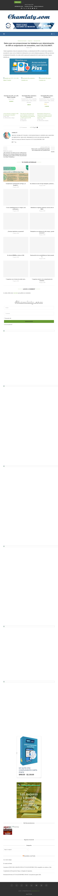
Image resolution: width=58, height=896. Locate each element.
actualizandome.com (35, 890)
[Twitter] (24, 8)
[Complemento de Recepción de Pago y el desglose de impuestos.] (15, 173)
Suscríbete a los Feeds (29, 6)
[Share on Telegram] (37, 127)
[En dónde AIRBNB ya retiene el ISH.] (15, 245)
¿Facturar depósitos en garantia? (16, 231)
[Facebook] (11, 885)
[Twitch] (36, 8)
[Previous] (22, 2)
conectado (15, 293)
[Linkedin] (30, 8)
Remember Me (8, 318)
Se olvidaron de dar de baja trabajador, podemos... (42, 183)
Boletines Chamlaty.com (38, 6)
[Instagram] (26, 8)
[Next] (23, 2)
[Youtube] (32, 8)
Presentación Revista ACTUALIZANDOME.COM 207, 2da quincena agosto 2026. (22, 874)
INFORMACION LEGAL (19, 6)
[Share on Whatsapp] (35, 127)
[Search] (54, 34)
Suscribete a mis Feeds (29, 856)
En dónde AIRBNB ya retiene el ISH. (15, 255)
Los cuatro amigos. (7, 859)
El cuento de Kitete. (7, 863)
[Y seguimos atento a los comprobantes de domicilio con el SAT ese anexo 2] (42, 269)
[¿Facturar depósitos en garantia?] (15, 221)
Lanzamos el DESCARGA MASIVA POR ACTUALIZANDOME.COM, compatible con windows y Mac (27, 867)
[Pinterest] (28, 8)
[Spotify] (34, 8)
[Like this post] (31, 127)
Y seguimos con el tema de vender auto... (16, 279)
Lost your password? (8, 324)
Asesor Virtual (11, 99)
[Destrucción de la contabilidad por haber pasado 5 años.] (42, 245)
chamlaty (14, 132)
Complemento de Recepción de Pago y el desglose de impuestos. (17, 871)
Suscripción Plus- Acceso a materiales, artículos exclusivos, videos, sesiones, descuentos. (29, 100)
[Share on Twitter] (34, 127)
